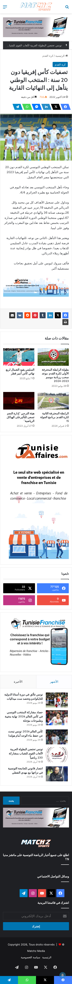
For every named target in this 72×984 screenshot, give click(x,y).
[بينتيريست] (35, 315)
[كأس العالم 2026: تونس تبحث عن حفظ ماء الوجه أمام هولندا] (57, 736)
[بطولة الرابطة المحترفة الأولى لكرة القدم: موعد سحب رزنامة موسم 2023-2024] (53, 357)
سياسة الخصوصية (30, 957)
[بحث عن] (67, 8)
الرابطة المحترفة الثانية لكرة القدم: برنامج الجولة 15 (54, 417)
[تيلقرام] (16, 107)
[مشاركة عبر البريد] (12, 315)
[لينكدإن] (45, 107)
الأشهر (54, 681)
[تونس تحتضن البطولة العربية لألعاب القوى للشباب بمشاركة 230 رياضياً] (57, 754)
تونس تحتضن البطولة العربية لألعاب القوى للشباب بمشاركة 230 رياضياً (26, 753)
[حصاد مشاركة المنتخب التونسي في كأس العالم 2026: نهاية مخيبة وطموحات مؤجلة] (57, 717)
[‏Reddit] (27, 315)
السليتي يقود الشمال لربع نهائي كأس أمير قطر (20, 371)
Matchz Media (36, 950)
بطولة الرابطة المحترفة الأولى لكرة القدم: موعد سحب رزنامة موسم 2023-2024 (55, 375)
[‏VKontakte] (20, 315)
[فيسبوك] (64, 107)
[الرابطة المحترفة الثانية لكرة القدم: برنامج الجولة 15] (53, 401)
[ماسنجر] (36, 107)
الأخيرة (18, 681)
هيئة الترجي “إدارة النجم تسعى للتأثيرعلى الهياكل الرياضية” (20, 417)
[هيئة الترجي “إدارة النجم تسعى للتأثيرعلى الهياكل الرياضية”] (18, 401)
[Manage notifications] (62, 975)
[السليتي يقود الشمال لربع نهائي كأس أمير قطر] (18, 357)
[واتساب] (26, 107)
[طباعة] (65, 322)
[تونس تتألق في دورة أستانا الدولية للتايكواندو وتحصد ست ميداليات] (57, 699)
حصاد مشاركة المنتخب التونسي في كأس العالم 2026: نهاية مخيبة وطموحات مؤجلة (24, 716)
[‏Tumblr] (43, 315)
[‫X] (55, 107)
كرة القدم (47, 55)
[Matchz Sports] (36, 7)
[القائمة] (5, 8)
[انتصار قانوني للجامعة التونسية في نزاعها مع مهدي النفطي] (57, 773)
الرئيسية (60, 55)
